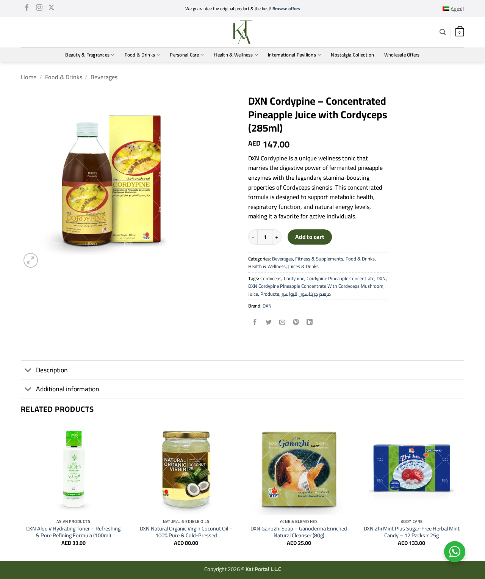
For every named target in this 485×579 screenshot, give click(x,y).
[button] (443, 32)
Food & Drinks (140, 54)
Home (28, 77)
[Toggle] (28, 371)
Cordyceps (271, 278)
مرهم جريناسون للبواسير (306, 293)
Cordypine (294, 278)
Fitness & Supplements (319, 258)
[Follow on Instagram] (39, 9)
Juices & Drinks (303, 266)
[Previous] (21, 491)
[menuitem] (453, 9)
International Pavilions (292, 54)
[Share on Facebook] (255, 322)
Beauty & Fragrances (87, 54)
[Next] (463, 491)
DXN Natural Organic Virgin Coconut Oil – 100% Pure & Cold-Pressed (186, 532)
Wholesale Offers (402, 54)
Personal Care (184, 54)
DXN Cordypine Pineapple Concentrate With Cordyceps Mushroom (315, 285)
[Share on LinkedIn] (310, 322)
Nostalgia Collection (352, 54)
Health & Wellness (233, 54)
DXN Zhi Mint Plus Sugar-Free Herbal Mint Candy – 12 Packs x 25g (412, 532)
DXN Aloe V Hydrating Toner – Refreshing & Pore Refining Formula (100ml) (73, 532)
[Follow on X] (51, 9)
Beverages (104, 77)
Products (269, 293)
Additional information (67, 389)
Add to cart (310, 236)
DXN (381, 278)
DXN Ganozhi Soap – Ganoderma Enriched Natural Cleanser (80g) (298, 532)
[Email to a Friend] (282, 322)
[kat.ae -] (242, 32)
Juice (253, 293)
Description (52, 370)
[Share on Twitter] (269, 322)
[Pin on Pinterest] (296, 322)
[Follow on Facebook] (27, 9)
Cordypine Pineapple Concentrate (340, 278)
